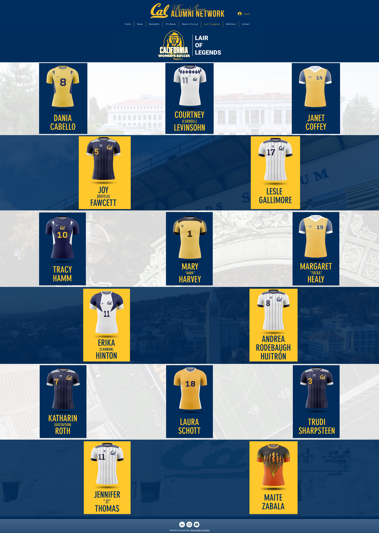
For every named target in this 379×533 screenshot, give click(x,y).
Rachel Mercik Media (200, 530)
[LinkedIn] (182, 524)
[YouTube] (196, 524)
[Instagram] (189, 524)
